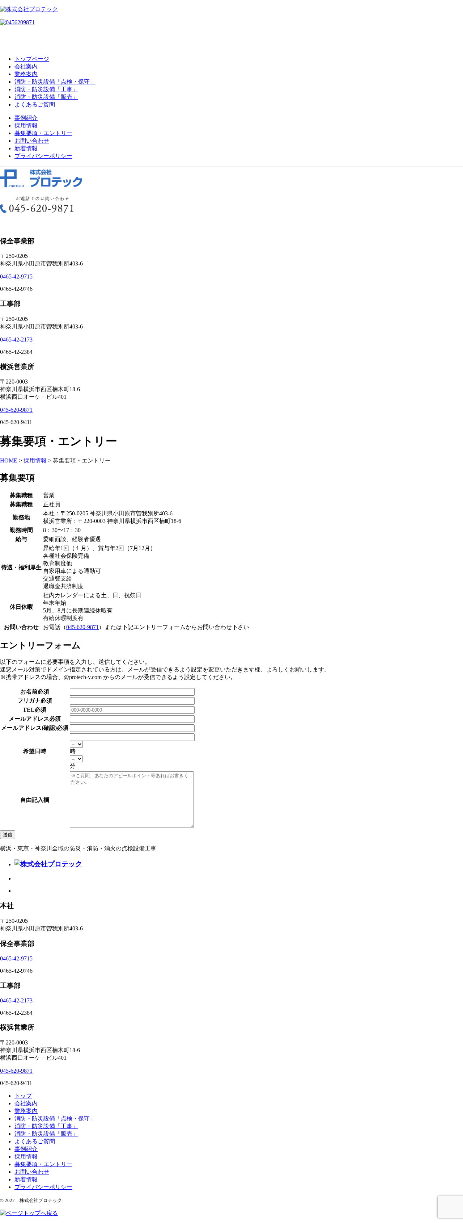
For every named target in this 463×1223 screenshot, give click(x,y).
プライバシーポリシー (43, 156)
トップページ (31, 59)
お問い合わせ (31, 141)
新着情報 (26, 148)
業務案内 (26, 74)
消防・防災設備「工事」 (46, 89)
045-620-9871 (16, 410)
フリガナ (29, 701)
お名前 (29, 691)
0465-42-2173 (16, 339)
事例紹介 (26, 118)
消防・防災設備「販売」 (46, 97)
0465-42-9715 (16, 276)
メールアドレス (29, 719)
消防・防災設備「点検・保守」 (54, 82)
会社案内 (26, 66)
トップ (23, 1096)
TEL (29, 710)
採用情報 (26, 125)
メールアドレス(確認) (29, 728)
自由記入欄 (34, 800)
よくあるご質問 (34, 104)
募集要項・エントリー (43, 133)
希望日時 (34, 751)
